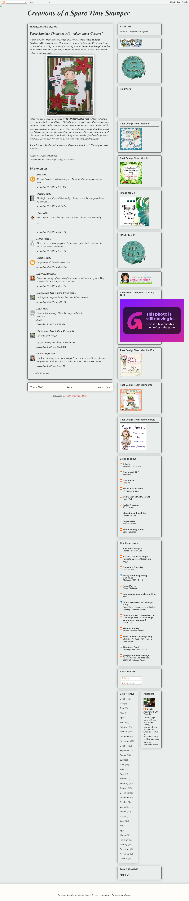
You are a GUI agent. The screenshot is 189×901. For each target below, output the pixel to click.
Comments (128, 683)
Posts (126, 678)
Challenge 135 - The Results (135, 650)
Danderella (128, 480)
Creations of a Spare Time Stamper (78, 13)
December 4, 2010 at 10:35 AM (51, 346)
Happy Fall (127, 499)
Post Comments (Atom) (76, 395)
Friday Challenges (130, 588)
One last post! (129, 570)
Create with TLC (131, 472)
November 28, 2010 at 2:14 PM (51, 231)
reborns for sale (129, 515)
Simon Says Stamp (53, 159)
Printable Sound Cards (132, 551)
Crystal (150, 709)
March (123, 722)
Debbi (39, 308)
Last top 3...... (129, 622)
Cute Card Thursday (133, 567)
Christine (40, 193)
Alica (38, 174)
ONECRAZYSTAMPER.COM (136, 497)
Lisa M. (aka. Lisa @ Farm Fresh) (53, 292)
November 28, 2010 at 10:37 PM (51, 266)
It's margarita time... (131, 491)
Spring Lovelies (129, 532)
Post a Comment (41, 372)
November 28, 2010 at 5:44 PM (51, 250)
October (123, 699)
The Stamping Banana (134, 529)
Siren (125, 596)
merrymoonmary (103, 894)
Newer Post (36, 387)
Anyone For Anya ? (132, 548)
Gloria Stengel (43, 353)
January (123, 731)
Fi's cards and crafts (133, 488)
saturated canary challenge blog (139, 594)
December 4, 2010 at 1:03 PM (50, 365)
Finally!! (126, 483)
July (122, 703)
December (125, 736)
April (122, 717)
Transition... (128, 475)
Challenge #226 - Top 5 (133, 580)
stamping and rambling (134, 513)
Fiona (39, 213)
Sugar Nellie (129, 521)
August (123, 755)
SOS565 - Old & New (132, 466)
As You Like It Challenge (135, 556)
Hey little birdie (129, 524)
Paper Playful (129, 586)
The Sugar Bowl (131, 647)
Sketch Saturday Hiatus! (133, 631)
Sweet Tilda (69, 159)
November (125, 741)
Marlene (40, 238)
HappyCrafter (43, 273)
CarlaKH (40, 257)
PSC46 (40, 159)
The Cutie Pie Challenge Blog (138, 636)
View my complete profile (151, 743)
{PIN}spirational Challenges (137, 655)
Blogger (127, 894)
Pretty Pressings (131, 505)
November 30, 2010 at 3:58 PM (51, 301)
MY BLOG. (70, 342)
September (125, 750)
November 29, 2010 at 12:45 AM (51, 285)
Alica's (126, 464)
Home (70, 387)
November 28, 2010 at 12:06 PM (51, 206)
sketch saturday (131, 628)
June (122, 708)
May (122, 713)
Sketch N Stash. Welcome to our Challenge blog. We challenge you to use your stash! (139, 617)
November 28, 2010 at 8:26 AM (51, 186)
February (124, 727)
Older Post (104, 387)
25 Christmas (128, 507)
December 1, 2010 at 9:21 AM (50, 324)
